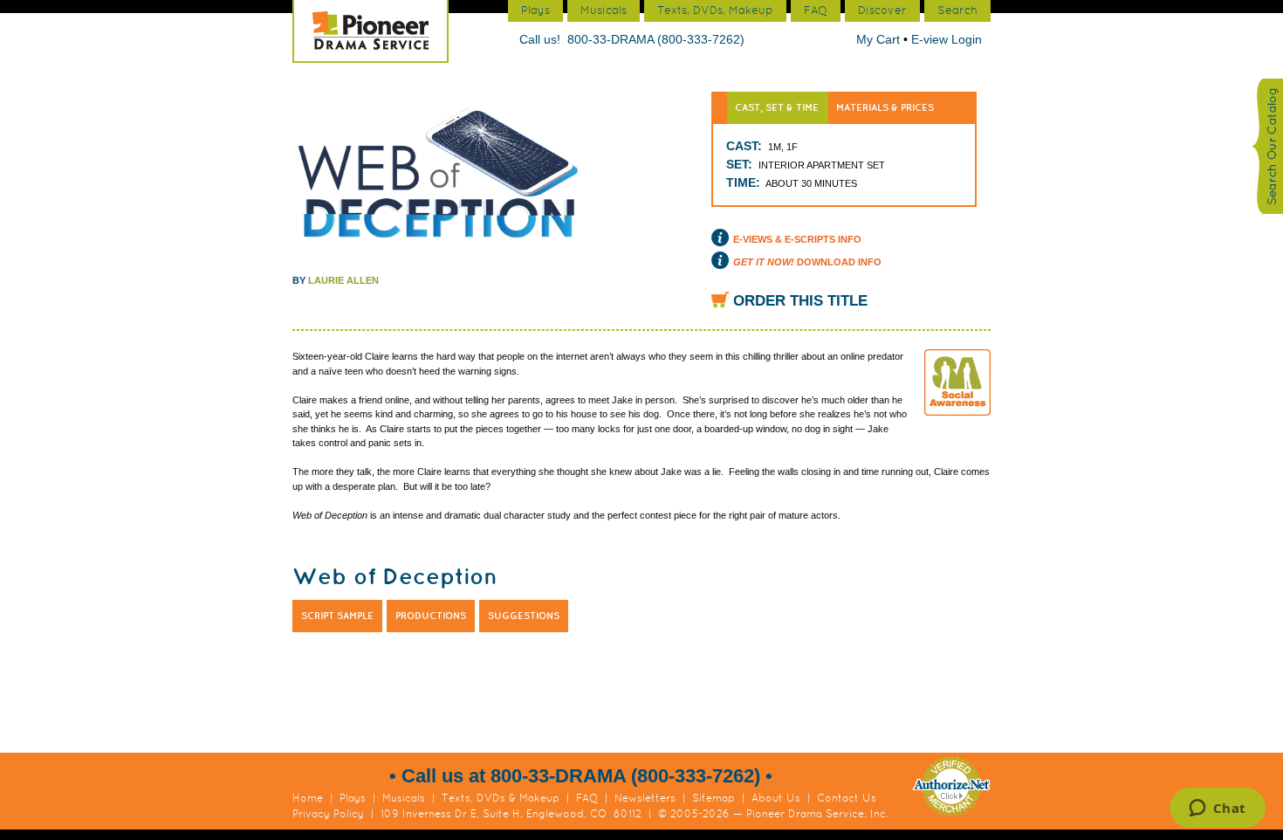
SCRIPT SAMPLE (337, 615)
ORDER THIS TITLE (800, 301)
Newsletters (645, 798)
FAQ (587, 798)
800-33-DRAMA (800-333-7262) (655, 39)
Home (307, 798)
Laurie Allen (343, 280)
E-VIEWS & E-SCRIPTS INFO (797, 239)
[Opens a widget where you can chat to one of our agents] (1217, 809)
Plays (353, 798)
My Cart (879, 39)
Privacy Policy (328, 814)
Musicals (403, 798)
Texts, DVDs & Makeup (500, 798)
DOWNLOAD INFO (807, 262)
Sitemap (713, 798)
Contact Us (846, 798)
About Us (775, 798)
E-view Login (946, 39)
